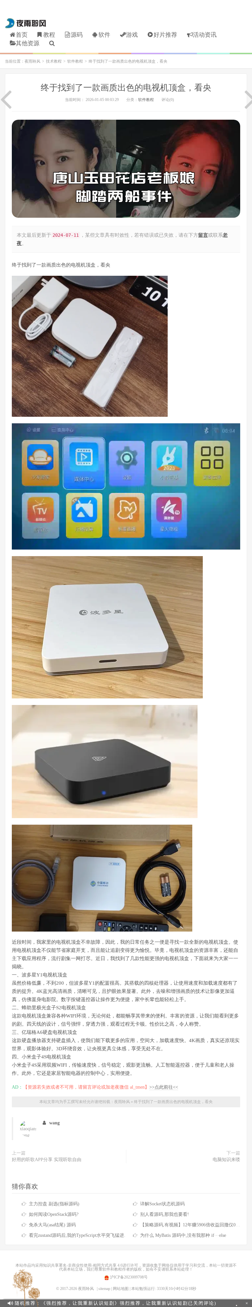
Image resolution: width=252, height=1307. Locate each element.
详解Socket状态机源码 (162, 1203)
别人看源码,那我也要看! (164, 1214)
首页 (22, 34)
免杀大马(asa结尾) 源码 (52, 1224)
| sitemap (103, 1288)
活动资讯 (205, 34)
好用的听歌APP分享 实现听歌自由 (46, 1159)
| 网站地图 (120, 1288)
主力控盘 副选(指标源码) (54, 1203)
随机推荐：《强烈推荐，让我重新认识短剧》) (116, 1303)
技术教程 (54, 61)
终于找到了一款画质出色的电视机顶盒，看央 (126, 87)
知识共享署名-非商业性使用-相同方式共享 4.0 (82, 1265)
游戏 (132, 34)
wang (54, 1122)
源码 (77, 34)
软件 (104, 34)
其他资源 (27, 43)
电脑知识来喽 (226, 1159)
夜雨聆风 (26, 23)
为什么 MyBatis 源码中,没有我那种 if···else (183, 1235)
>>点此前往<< (163, 1087)
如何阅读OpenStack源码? (53, 1214)
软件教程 (75, 61)
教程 (49, 34)
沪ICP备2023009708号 (128, 1277)
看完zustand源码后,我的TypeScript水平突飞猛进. (77, 1235)
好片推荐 (165, 34)
